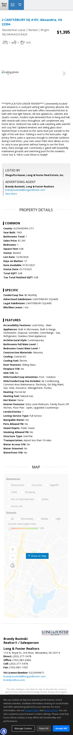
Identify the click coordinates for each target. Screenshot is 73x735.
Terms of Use (51, 710)
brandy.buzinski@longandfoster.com (25, 189)
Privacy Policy (32, 710)
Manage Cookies (23, 728)
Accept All (61, 728)
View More (11, 193)
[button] (4, 731)
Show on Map (38, 555)
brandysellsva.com (14, 680)
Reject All (43, 728)
